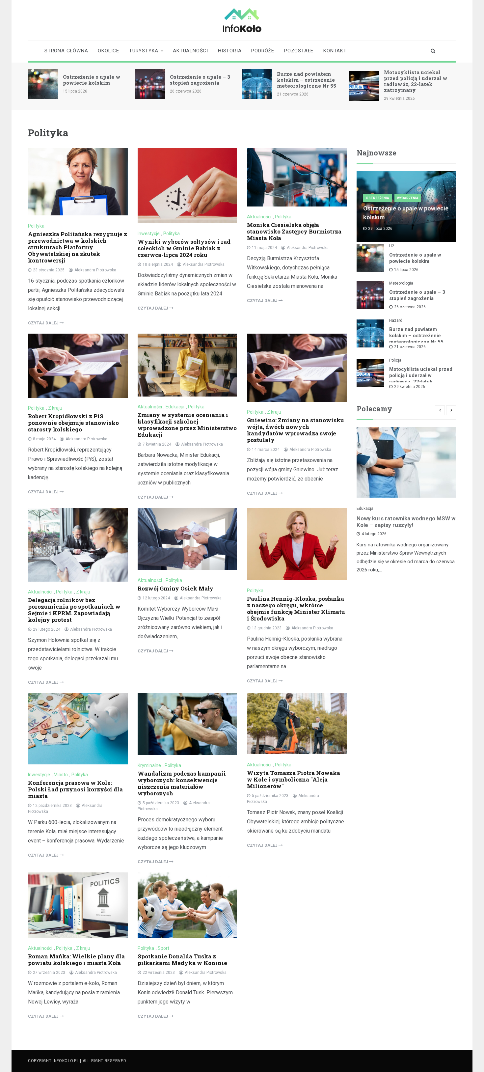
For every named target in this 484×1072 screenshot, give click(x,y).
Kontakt (335, 51)
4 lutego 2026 (374, 534)
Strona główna (66, 51)
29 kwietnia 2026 (409, 386)
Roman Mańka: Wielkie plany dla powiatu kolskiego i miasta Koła (76, 959)
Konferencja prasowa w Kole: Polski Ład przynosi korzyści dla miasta (75, 789)
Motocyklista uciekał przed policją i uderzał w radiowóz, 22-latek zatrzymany (415, 81)
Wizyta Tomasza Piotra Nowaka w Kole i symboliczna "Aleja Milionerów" (293, 779)
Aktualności (190, 51)
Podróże (262, 51)
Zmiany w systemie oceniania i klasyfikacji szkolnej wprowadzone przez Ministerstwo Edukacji (187, 424)
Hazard (395, 320)
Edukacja (175, 406)
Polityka (36, 226)
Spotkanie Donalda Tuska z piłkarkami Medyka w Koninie (182, 959)
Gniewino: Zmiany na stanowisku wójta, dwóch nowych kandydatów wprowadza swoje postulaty (295, 430)
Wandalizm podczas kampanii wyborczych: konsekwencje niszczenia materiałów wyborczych (182, 783)
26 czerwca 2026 (410, 307)
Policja (395, 360)
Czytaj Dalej (44, 322)
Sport (163, 948)
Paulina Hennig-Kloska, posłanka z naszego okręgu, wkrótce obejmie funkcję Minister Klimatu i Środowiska (296, 608)
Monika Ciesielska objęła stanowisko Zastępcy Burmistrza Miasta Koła (294, 231)
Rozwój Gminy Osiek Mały (175, 588)
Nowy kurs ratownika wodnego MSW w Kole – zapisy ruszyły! (406, 521)
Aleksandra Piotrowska (95, 270)
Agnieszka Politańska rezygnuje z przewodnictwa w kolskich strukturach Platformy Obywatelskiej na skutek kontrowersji (77, 247)
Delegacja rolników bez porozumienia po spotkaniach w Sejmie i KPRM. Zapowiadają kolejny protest (74, 609)
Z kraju (55, 408)
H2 (391, 246)
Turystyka (143, 51)
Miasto (61, 774)
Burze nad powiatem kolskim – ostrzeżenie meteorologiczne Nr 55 (306, 79)
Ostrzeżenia (377, 198)
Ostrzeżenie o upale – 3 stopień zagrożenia (200, 79)
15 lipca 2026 (406, 269)
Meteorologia (401, 283)
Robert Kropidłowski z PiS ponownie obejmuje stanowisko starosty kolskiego (73, 422)
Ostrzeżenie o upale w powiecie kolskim (92, 79)
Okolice (108, 51)
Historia (229, 51)
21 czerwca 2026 (410, 346)
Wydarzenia (407, 198)
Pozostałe (298, 51)
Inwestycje (149, 233)
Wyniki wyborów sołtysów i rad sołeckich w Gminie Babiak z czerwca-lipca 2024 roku (184, 248)
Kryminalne (149, 765)
